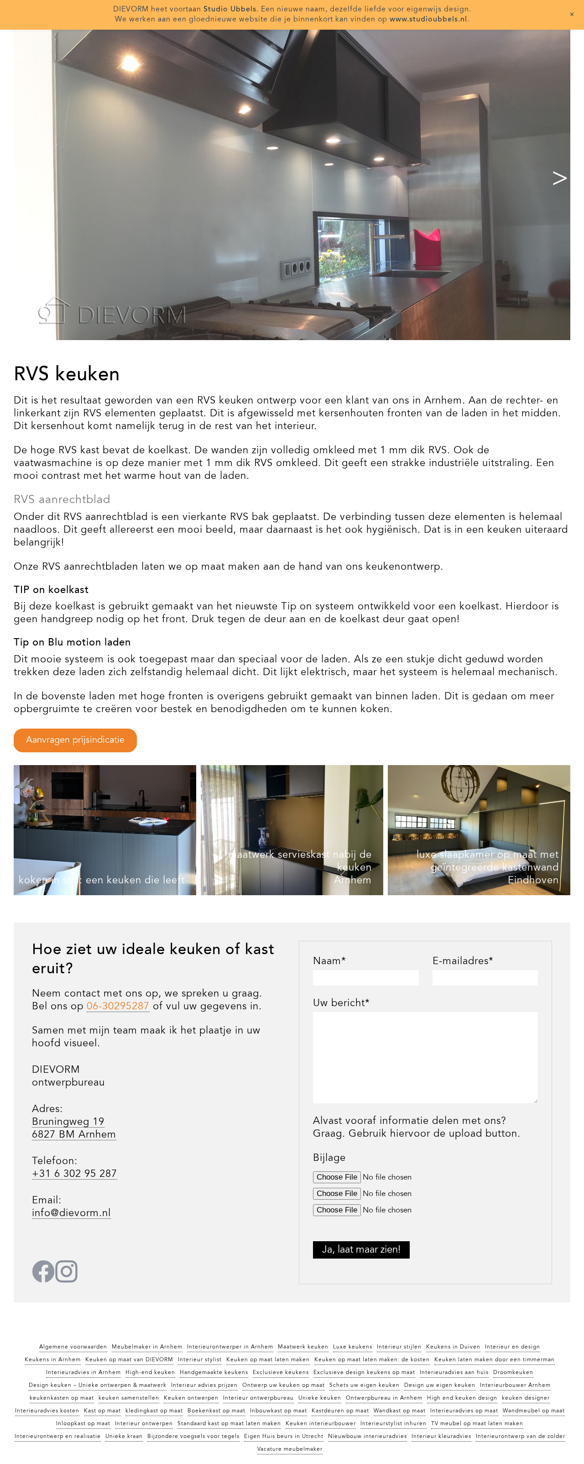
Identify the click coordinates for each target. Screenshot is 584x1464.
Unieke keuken (319, 1398)
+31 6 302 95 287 (74, 1174)
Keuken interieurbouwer (321, 1424)
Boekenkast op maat (216, 1411)
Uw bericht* (341, 1003)
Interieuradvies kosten (47, 1411)
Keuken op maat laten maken (268, 1360)
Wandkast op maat (400, 1411)
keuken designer (526, 1398)
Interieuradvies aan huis (454, 1372)
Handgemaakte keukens (214, 1372)
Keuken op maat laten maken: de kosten (372, 1360)
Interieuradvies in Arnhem (83, 1372)
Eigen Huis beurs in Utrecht (283, 1436)
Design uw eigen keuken (439, 1385)
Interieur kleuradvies (441, 1436)
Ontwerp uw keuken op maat (283, 1385)
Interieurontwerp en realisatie (58, 1436)
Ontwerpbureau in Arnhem (384, 1398)
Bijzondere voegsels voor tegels (193, 1436)
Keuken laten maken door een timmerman (494, 1360)
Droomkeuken (513, 1372)
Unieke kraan (124, 1436)
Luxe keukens (352, 1347)
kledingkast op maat (154, 1411)
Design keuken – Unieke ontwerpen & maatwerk (98, 1385)
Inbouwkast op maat (278, 1411)
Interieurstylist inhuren (393, 1424)
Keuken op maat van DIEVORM (129, 1360)
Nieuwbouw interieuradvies (367, 1436)
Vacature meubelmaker (290, 1449)
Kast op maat (102, 1411)
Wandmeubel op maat (534, 1411)
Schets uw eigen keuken (364, 1385)
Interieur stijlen (399, 1347)
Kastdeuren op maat (340, 1411)
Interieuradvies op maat (464, 1411)
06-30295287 (118, 1007)
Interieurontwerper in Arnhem (230, 1347)
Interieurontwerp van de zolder (520, 1436)
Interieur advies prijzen (204, 1385)
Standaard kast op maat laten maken (229, 1424)
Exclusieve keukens (281, 1372)
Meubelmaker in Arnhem (147, 1347)
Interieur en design (512, 1347)
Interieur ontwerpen (144, 1424)
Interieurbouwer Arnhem (515, 1385)
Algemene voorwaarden (73, 1347)
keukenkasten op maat (62, 1398)
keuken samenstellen (129, 1398)
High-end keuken (150, 1372)
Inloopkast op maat (83, 1424)
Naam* (329, 961)
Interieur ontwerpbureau (258, 1398)
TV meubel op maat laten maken (477, 1424)
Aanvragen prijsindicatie (75, 740)
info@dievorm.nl (71, 1213)
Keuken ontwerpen (191, 1398)
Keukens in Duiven (453, 1347)
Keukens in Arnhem (53, 1360)
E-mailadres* (463, 961)
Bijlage (329, 1158)
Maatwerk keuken (303, 1347)
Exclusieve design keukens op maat (364, 1372)
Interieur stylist (200, 1360)
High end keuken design (462, 1398)
